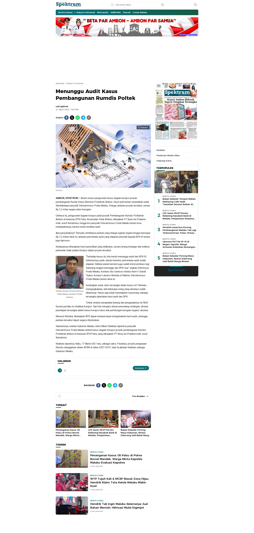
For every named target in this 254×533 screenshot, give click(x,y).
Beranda (60, 83)
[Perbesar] (103, 186)
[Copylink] (89, 117)
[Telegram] (83, 117)
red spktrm (62, 106)
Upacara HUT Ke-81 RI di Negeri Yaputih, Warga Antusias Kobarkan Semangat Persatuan (179, 246)
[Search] (162, 4)
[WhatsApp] (77, 117)
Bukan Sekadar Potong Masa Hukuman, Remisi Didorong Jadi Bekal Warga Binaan (135, 434)
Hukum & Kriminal (74, 83)
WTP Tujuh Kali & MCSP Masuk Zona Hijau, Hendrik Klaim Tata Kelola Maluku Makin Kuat (119, 482)
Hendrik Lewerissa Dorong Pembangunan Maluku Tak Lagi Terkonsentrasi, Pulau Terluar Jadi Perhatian (179, 231)
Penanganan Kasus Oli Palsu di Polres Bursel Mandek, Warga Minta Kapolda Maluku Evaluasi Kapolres (69, 435)
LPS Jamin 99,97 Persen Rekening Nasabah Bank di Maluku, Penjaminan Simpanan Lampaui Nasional (102, 435)
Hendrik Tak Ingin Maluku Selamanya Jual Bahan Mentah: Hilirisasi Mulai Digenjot (119, 505)
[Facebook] (66, 117)
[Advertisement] (127, 59)
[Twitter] (72, 117)
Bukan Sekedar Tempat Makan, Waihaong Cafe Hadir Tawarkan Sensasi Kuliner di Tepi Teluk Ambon (179, 203)
